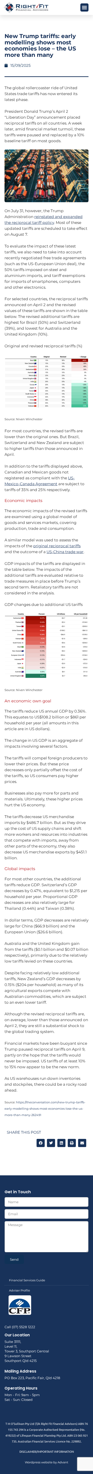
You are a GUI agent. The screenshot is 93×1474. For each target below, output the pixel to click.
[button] (84, 7)
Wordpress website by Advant (46, 1462)
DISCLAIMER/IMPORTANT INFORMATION (46, 1451)
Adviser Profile (19, 1290)
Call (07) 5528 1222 (20, 1327)
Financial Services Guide (27, 1280)
